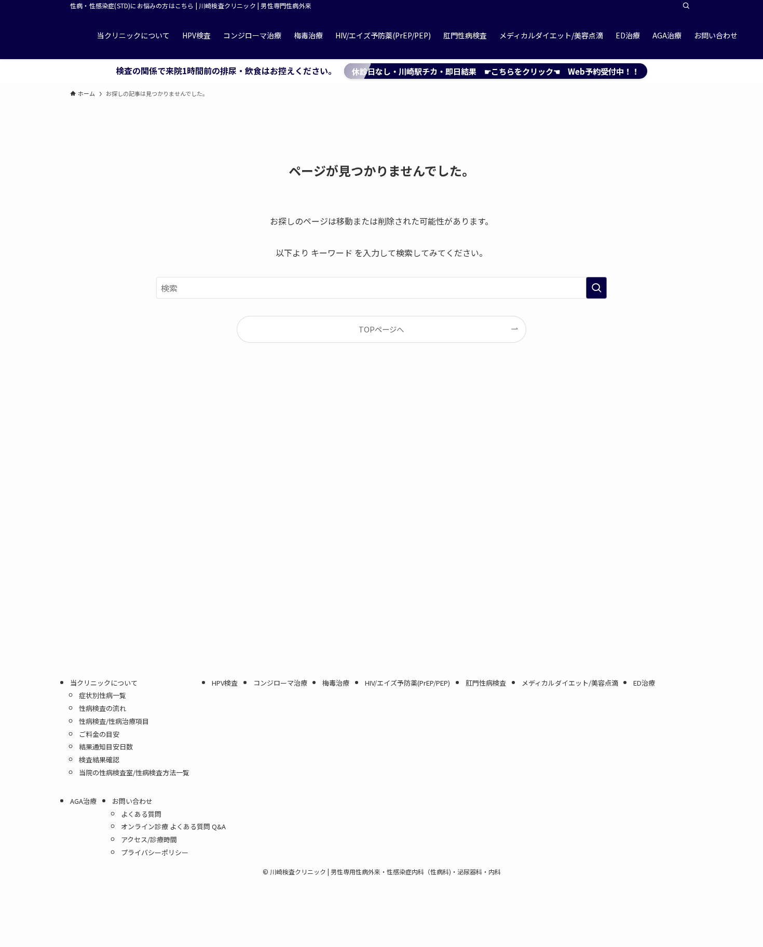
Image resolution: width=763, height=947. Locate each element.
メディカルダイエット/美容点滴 (570, 683)
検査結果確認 (99, 759)
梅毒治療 (335, 683)
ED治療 (644, 683)
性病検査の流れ (102, 708)
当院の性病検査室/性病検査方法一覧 (137, 772)
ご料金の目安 (99, 734)
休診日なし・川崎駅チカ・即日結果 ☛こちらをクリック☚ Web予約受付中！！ (495, 71)
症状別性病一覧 (102, 695)
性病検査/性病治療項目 (114, 721)
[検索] (686, 5)
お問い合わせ (132, 801)
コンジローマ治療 (280, 683)
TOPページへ (381, 329)
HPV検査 (225, 683)
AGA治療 (83, 801)
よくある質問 (141, 814)
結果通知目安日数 (106, 746)
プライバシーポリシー (154, 852)
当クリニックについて (104, 683)
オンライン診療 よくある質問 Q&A (173, 826)
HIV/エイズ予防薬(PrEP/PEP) (407, 683)
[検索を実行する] (596, 288)
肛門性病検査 (486, 683)
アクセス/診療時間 (149, 839)
